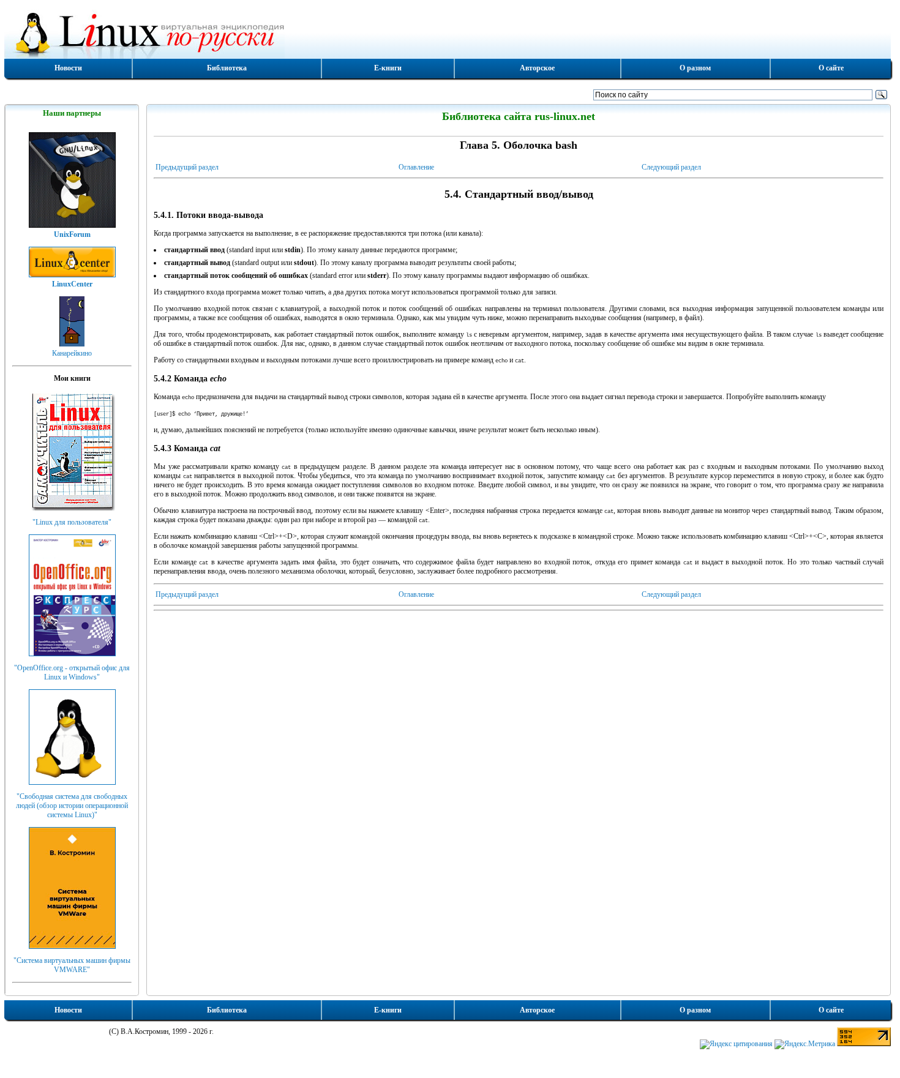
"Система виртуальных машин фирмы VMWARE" (71, 965)
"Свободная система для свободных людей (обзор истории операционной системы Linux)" (72, 805)
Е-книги (388, 68)
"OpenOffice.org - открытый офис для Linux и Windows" (72, 672)
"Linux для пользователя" (71, 522)
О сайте (831, 68)
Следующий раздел (671, 167)
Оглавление (416, 167)
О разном (695, 68)
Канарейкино (72, 353)
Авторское (537, 68)
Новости (68, 68)
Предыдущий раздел (187, 167)
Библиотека (227, 68)
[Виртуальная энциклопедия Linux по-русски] (447, 33)
